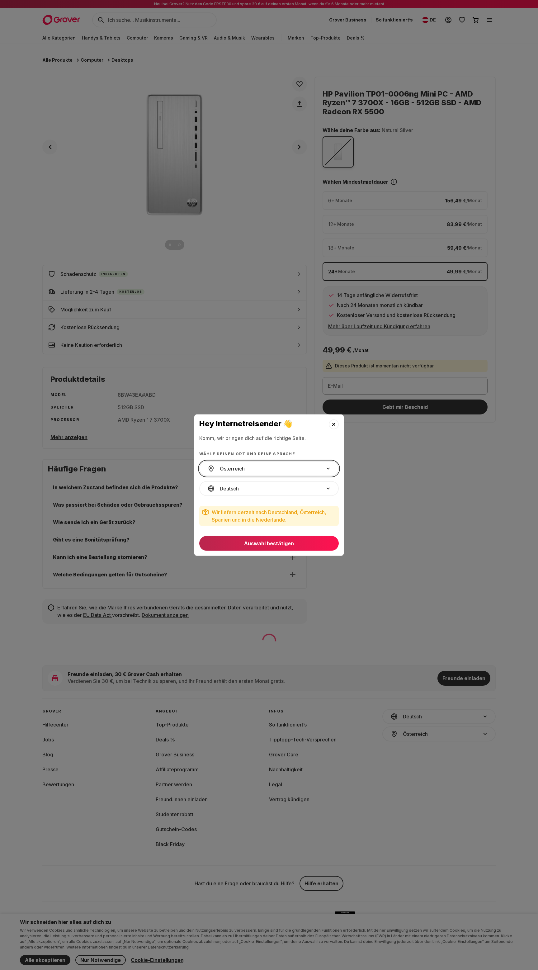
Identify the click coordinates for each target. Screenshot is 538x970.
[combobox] (269, 468)
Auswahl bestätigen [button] (269, 543)
